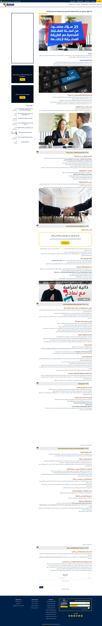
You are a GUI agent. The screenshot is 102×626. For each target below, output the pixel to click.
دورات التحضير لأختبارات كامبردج (51, 616)
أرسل (41, 587)
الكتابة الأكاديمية (84, 4)
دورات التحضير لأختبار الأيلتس (51, 614)
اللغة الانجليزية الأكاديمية (51, 601)
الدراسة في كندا (35, 603)
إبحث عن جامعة (72, 4)
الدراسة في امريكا (34, 601)
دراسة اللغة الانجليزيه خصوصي (51, 612)
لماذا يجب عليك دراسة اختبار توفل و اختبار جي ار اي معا (25, 123)
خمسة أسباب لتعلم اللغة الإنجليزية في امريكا (76, 547)
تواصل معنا (72, 1)
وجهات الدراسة (92, 4)
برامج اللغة (99, 4)
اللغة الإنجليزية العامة (51, 607)
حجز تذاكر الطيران (18, 601)
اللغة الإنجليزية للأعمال (51, 603)
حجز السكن (18, 603)
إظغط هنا (22, 97)
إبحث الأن (22, 79)
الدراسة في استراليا (34, 607)
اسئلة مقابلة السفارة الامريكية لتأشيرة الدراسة (75, 226)
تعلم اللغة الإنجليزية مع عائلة (51, 609)
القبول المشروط (81, 383)
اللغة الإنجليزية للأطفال (51, 605)
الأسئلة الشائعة (80, 1)
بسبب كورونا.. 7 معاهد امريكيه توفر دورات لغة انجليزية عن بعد (25, 114)
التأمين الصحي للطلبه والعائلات (18, 605)
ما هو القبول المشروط (25, 141)
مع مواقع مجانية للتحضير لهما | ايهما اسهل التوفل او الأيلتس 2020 (71, 448)
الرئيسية (99, 1)
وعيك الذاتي (61, 248)
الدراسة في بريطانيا (34, 605)
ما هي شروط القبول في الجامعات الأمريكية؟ (25, 127)
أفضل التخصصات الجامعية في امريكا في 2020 (75, 152)
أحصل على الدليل (74, 605)
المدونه (78, 4)
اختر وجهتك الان (65, 242)
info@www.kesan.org (6, 1)
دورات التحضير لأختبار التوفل (51, 618)
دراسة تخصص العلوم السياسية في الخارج (25, 137)
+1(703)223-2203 (16, 1)
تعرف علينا (93, 1)
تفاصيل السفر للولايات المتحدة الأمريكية (25, 118)
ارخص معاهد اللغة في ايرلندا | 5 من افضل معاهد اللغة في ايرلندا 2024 (25, 109)
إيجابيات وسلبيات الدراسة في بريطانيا (25, 132)
